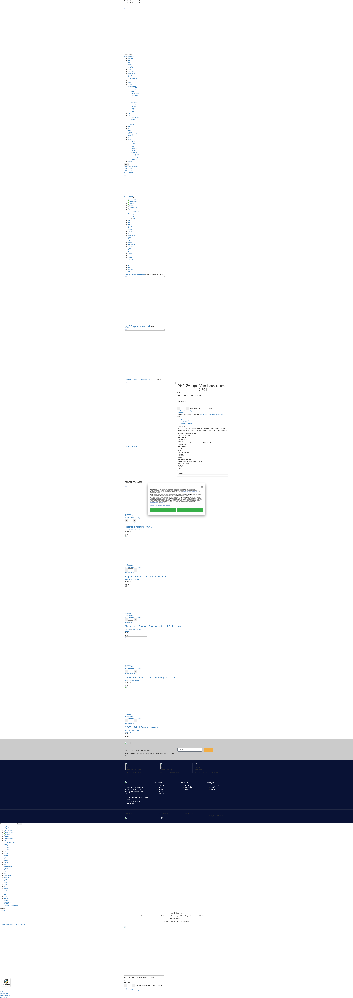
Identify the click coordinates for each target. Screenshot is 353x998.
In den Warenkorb (143, 985)
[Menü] (9, 979)
